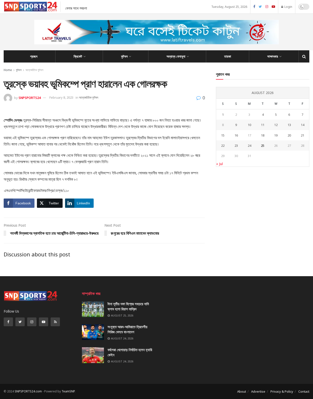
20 (289, 135)
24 (249, 145)
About (241, 391)
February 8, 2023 (61, 97)
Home (8, 70)
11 (262, 125)
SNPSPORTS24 (30, 97)
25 (262, 145)
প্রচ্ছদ (33, 56)
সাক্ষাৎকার (272, 56)
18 (262, 135)
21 (302, 135)
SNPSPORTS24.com (28, 391)
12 (276, 125)
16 (236, 135)
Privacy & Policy (281, 391)
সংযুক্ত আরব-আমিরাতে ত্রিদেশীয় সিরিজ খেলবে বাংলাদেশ (127, 329)
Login (288, 7)
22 (222, 145)
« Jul (219, 163)
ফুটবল (124, 56)
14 (302, 125)
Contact (303, 391)
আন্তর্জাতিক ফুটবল (34, 70)
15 (222, 135)
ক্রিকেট (78, 56)
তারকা (227, 56)
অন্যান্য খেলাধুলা (176, 56)
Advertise (258, 391)
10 (249, 125)
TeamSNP (68, 391)
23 (236, 145)
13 (289, 125)
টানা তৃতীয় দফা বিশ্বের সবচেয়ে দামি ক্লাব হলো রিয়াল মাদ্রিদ (128, 306)
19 (276, 135)
